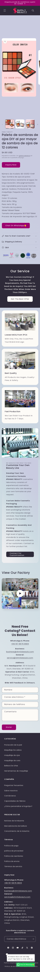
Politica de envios (12, 861)
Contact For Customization (17, 554)
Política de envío (11, 966)
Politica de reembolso (13, 856)
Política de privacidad (12, 963)
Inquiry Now (11, 165)
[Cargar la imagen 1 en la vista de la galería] (9, 123)
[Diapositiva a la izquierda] (2, 124)
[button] (4, 10)
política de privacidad (13, 851)
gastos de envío (24, 155)
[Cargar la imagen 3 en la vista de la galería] (30, 123)
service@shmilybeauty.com (20, 658)
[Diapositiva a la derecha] (37, 124)
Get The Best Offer (20, 299)
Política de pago (11, 846)
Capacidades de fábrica (14, 801)
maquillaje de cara (12, 760)
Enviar (9, 727)
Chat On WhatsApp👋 (15, 225)
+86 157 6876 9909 (20, 644)
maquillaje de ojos (12, 755)
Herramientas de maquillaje (16, 771)
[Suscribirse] (33, 939)
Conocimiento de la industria (16, 831)
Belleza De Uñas (11, 766)
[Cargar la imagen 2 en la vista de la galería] (19, 123)
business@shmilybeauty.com (20, 651)
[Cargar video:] (20, 593)
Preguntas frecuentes (13, 785)
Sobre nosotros (10, 790)
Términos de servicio (13, 866)
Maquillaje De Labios (13, 750)
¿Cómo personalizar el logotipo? (18, 806)
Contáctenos (10, 796)
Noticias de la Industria (14, 821)
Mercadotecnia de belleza (15, 826)
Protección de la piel (13, 745)
